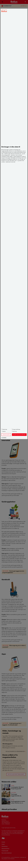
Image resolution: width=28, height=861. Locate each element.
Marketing (14, 431)
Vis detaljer (3, 437)
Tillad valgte (6, 434)
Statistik (4, 431)
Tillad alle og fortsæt (19, 434)
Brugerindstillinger (16, 429)
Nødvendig (4, 429)
